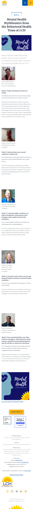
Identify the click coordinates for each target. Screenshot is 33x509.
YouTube (16, 491)
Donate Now (30, 3)
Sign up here (27, 470)
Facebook (7, 491)
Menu (25, 3)
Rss (25, 491)
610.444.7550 (18, 460)
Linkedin (21, 491)
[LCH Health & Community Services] (6, 2)
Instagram (12, 491)
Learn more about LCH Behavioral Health (12, 401)
